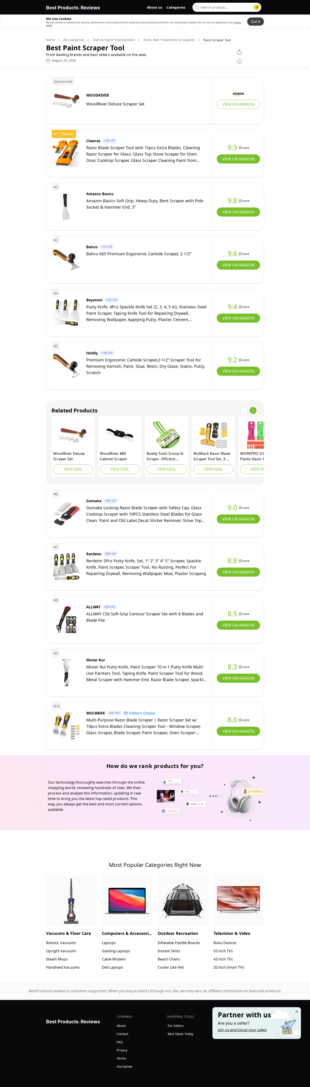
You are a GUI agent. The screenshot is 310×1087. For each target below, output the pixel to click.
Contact (122, 1034)
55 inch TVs (223, 950)
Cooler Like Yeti (171, 967)
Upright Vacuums (61, 950)
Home (50, 40)
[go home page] (73, 6)
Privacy (122, 1050)
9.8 (232, 201)
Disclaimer (125, 1066)
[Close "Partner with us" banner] (296, 1011)
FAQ (120, 1042)
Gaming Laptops (116, 950)
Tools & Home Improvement (114, 40)
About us (154, 7)
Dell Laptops (112, 967)
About (121, 1026)
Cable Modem (114, 959)
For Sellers (176, 1026)
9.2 (232, 360)
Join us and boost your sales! (242, 1029)
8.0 (232, 720)
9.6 (232, 254)
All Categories (73, 40)
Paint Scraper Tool (217, 40)
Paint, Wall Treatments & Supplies (169, 40)
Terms (121, 1058)
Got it (255, 21)
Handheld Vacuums (63, 967)
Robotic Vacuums (61, 942)
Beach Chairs (169, 959)
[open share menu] (239, 52)
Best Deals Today (180, 1034)
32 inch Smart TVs (229, 967)
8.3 (232, 667)
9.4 (232, 307)
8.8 (232, 561)
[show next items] (253, 410)
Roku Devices (225, 942)
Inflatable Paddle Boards (179, 942)
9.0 (232, 508)
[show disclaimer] (239, 61)
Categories (176, 7)
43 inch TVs (223, 959)
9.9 (232, 148)
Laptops (109, 942)
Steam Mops (57, 959)
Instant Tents (169, 950)
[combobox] (227, 7)
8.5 (232, 614)
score (245, 147)
